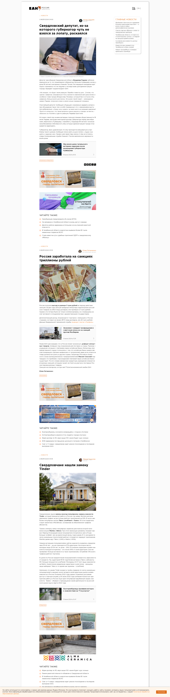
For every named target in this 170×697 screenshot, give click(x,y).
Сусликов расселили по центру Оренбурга (126, 41)
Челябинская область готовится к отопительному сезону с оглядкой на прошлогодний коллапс (127, 36)
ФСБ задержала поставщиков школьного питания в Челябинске (66, 441)
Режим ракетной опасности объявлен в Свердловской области (65, 673)
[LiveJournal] (95, 164)
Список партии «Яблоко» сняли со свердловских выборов (127, 31)
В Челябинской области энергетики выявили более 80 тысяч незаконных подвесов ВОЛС (64, 231)
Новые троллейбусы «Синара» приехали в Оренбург (126, 50)
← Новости (43, 15)
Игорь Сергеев (88, 19)
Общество (50, 160)
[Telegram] (90, 164)
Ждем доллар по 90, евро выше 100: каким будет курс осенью (65, 438)
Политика (42, 160)
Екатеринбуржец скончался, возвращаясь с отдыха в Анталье (65, 432)
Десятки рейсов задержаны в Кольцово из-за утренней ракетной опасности (66, 226)
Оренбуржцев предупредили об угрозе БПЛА (59, 219)
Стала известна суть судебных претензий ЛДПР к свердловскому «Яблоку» (66, 236)
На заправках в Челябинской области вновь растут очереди (64, 222)
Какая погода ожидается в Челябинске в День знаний (125, 46)
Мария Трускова (89, 459)
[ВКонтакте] (85, 164)
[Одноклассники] (88, 164)
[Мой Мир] (92, 164)
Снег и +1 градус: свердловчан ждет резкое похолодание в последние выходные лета (68, 445)
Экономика (43, 375)
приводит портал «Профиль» (82, 322)
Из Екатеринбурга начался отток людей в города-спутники (64, 435)
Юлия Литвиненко (89, 250)
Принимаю (161, 692)
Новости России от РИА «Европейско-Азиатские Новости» (35, 8)
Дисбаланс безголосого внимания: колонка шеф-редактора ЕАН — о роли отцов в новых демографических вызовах (127, 25)
